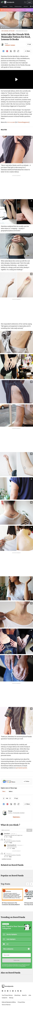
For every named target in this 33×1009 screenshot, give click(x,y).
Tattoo (3, 791)
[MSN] (18, 991)
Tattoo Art (12, 30)
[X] (10, 991)
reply (10, 836)
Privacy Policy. (23, 966)
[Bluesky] (13, 991)
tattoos (10, 791)
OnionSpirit (7, 833)
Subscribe (16, 960)
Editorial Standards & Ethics (9, 1002)
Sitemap (11, 997)
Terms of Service (6, 1004)
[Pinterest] (7, 991)
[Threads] (15, 991)
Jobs (29, 995)
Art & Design (4, 30)
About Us (24, 995)
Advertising (17, 995)
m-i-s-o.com (11, 122)
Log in (29, 2)
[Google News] (20, 991)
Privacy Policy (21, 1002)
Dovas (6, 43)
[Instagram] (5, 991)
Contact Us (4, 997)
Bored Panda (7, 986)
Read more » (16, 817)
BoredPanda (9, 2)
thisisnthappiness (23, 122)
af (4, 839)
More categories (8, 949)
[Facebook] (2, 991)
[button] (27, 884)
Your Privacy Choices (7, 995)
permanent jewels (21, 768)
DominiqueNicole (11, 845)
